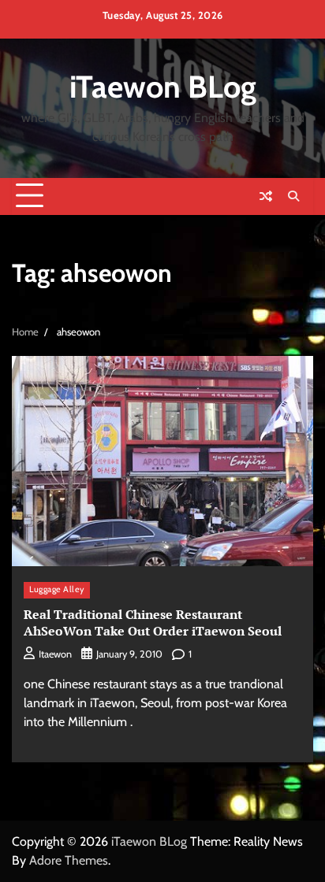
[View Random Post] (266, 196)
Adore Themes (68, 860)
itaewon (55, 654)
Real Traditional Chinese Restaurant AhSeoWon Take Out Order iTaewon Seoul (153, 622)
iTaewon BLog (162, 87)
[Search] (293, 196)
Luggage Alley (56, 589)
